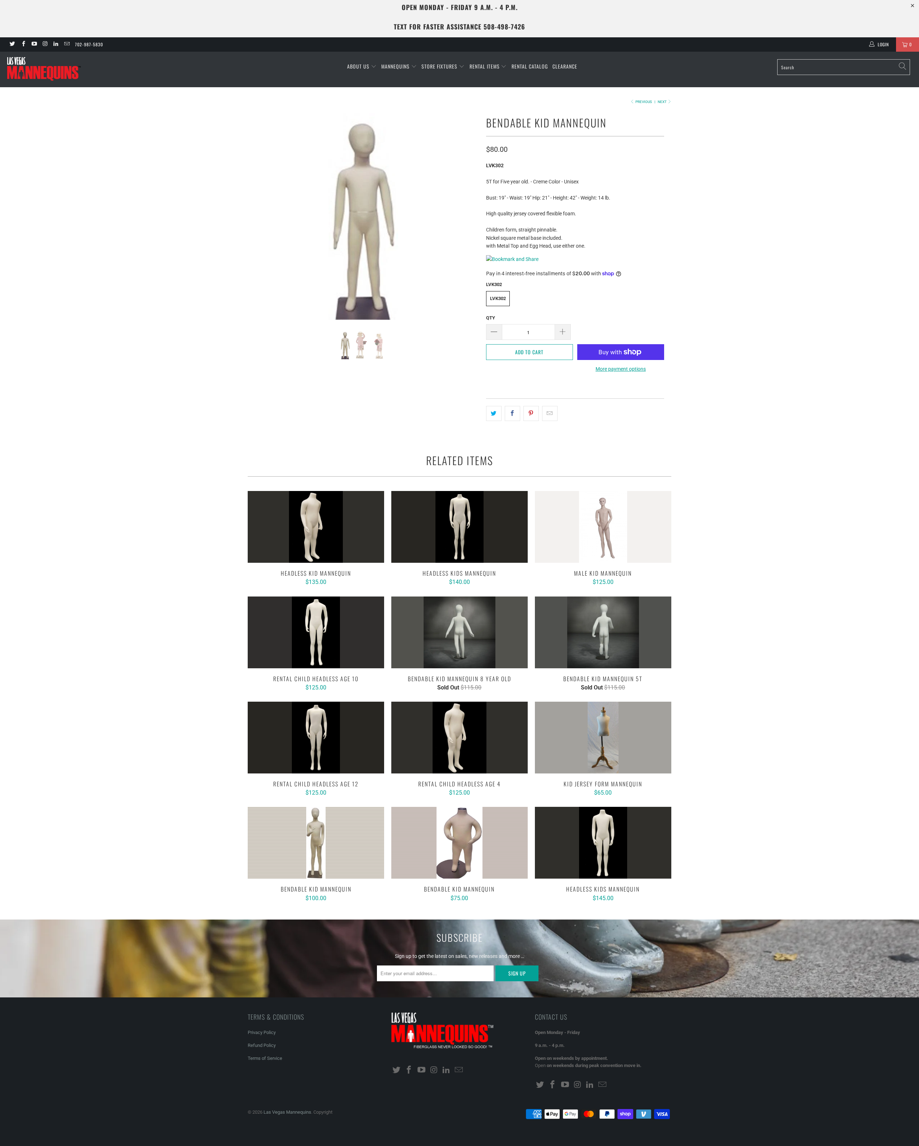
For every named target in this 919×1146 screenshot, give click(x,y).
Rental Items (485, 66)
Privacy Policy (262, 1032)
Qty (490, 318)
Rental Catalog (530, 66)
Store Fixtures (440, 66)
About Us (359, 66)
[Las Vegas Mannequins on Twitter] (12, 44)
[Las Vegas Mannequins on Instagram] (45, 44)
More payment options (621, 369)
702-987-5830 (89, 44)
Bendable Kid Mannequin (316, 843)
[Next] (466, 216)
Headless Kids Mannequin (459, 527)
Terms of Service (265, 1058)
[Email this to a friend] (550, 413)
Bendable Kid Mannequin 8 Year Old (459, 632)
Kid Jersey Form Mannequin (603, 737)
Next (662, 102)
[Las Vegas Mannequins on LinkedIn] (55, 44)
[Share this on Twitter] (494, 413)
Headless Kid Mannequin (316, 527)
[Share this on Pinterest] (531, 413)
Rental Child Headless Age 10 (316, 632)
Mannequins (396, 66)
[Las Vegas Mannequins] (77, 69)
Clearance (564, 66)
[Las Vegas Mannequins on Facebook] (23, 44)
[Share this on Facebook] (512, 413)
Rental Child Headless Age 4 (459, 737)
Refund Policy (262, 1045)
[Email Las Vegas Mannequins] (66, 44)
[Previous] (260, 216)
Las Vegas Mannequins (287, 1112)
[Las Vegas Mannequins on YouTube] (34, 44)
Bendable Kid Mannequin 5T (603, 632)
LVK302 (498, 298)
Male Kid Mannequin (603, 527)
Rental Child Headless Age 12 (316, 737)
